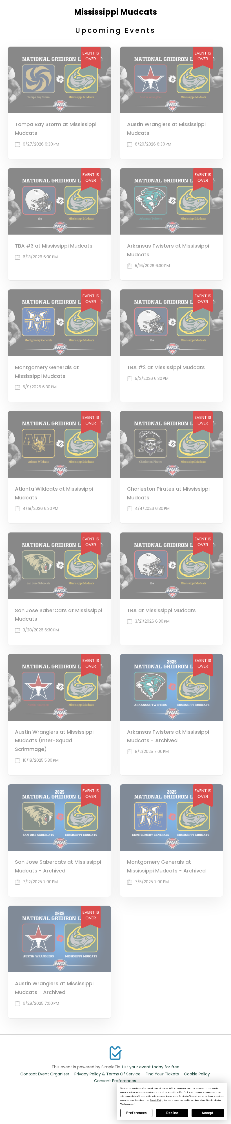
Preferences (136, 1113)
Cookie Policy (197, 1074)
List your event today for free (150, 1067)
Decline (172, 1113)
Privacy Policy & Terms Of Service (107, 1074)
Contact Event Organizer (44, 1074)
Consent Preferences (115, 1081)
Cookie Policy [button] (156, 1100)
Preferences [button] (127, 1104)
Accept (208, 1113)
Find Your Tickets (162, 1074)
